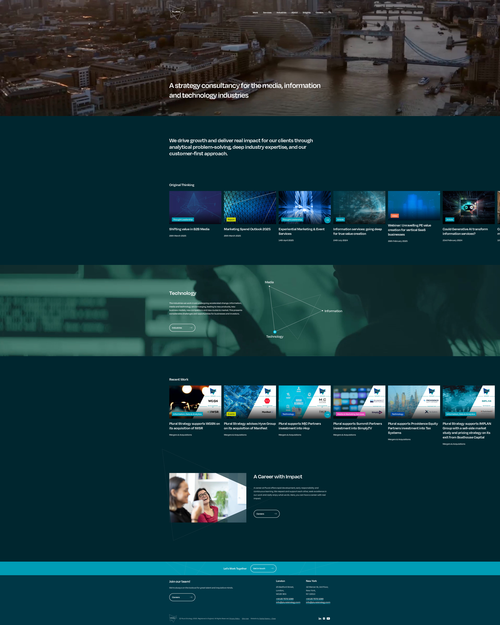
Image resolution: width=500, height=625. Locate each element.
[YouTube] (328, 618)
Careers (319, 12)
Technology (274, 336)
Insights (307, 12)
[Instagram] (324, 618)
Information (333, 310)
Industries (281, 12)
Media (269, 282)
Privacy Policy (234, 618)
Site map (245, 618)
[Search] (330, 12)
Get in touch (259, 568)
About (295, 12)
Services (267, 12)
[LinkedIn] (320, 618)
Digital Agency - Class (267, 618)
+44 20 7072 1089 (284, 598)
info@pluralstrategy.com (288, 602)
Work (255, 12)
